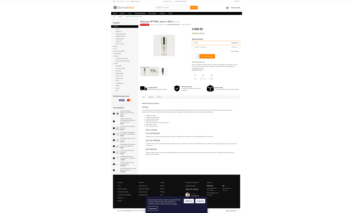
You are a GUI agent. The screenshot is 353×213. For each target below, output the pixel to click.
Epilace (116, 46)
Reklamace (120, 198)
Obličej (116, 26)
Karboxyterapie (143, 192)
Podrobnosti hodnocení (173, 25)
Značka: (186, 25)
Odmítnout (189, 201)
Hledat (194, 7)
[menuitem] (115, 13)
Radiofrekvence (143, 186)
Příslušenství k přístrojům (123, 61)
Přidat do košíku (208, 56)
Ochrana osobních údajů (124, 195)
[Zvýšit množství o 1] (198, 55)
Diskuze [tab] (151, 97)
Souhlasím (200, 201)
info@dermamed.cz (190, 186)
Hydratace (118, 31)
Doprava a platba (122, 189)
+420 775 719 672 (191, 189)
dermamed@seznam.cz (212, 193)
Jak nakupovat (167, 1)
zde (176, 204)
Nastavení (152, 209)
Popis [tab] (143, 97)
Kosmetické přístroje (121, 59)
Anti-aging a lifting (121, 34)
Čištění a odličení (120, 36)
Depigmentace (120, 39)
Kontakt (119, 201)
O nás (119, 186)
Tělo (115, 49)
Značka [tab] (159, 97)
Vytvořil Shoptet (232, 211)
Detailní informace (197, 70)
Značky (116, 63)
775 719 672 (209, 195)
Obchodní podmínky (180, 1)
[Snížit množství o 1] (198, 57)
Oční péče (118, 41)
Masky (117, 29)
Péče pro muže (120, 44)
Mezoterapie (117, 54)
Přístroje (116, 56)
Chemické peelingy (119, 51)
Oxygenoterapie (143, 195)
